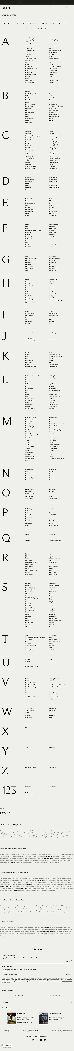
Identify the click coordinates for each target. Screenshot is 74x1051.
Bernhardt (51, 96)
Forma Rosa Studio (54, 245)
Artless (51, 78)
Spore (27, 620)
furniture (46, 927)
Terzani (51, 643)
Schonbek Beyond (54, 585)
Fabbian (27, 224)
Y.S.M (26, 747)
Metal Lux (28, 430)
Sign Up (68, 961)
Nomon (51, 471)
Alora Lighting (53, 68)
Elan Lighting (29, 211)
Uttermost (28, 661)
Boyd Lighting (29, 118)
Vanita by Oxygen (54, 678)
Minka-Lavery (53, 432)
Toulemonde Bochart (54, 641)
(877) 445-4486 (55, 995)
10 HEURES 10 (52, 786)
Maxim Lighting (29, 426)
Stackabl (27, 600)
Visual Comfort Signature (32, 687)
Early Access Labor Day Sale (36, 2)
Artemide (28, 54)
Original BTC (28, 491)
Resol (26, 558)
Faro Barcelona (29, 236)
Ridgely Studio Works (31, 570)
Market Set (28, 442)
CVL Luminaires (53, 168)
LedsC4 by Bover (30, 398)
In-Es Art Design (53, 313)
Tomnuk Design (53, 639)
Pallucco (27, 519)
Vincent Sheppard (54, 693)
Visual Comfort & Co (31, 685)
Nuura (27, 480)
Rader (50, 554)
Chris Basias (52, 139)
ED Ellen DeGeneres (54, 199)
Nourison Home (53, 478)
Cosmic (51, 164)
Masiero (51, 421)
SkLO (26, 596)
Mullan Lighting (53, 438)
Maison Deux (52, 440)
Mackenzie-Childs (30, 417)
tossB (26, 641)
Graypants (28, 262)
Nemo (27, 476)
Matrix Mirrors (29, 424)
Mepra (27, 450)
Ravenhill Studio (53, 566)
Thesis (50, 637)
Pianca (51, 513)
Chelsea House (29, 158)
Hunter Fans (52, 290)
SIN (50, 594)
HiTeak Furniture (29, 285)
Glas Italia (52, 260)
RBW (26, 556)
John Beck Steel (29, 339)
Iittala (27, 311)
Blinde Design (29, 100)
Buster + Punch (29, 106)
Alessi (50, 44)
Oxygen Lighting (30, 493)
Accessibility (5, 1030)
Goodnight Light (53, 268)
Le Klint (51, 380)
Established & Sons (54, 205)
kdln (50, 362)
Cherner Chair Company (56, 158)
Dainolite (28, 177)
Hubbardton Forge (30, 300)
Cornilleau (28, 164)
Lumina (27, 390)
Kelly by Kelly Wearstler (56, 356)
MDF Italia (28, 448)
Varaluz (27, 691)
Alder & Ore (28, 44)
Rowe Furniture (53, 562)
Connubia (28, 142)
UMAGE (51, 659)
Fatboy (27, 226)
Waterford (28, 715)
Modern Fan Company (31, 434)
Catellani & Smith (30, 156)
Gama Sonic (52, 256)
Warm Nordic (52, 708)
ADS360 (51, 64)
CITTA (27, 160)
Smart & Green (53, 618)
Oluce (50, 496)
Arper (27, 52)
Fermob (27, 241)
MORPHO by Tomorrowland (56, 458)
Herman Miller (53, 294)
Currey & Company (30, 168)
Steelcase (51, 600)
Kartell (27, 354)
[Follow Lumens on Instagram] (37, 1040)
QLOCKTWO (52, 534)
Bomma (27, 102)
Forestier (27, 245)
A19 (26, 62)
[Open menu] (69, 7)
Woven (27, 712)
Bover (50, 102)
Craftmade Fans (29, 146)
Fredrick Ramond (30, 247)
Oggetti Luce (52, 489)
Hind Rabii (28, 296)
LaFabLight (52, 376)
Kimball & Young (53, 364)
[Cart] (65, 8)
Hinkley (51, 296)
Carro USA (52, 154)
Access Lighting (29, 40)
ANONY (51, 48)
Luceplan (27, 406)
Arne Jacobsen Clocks (55, 50)
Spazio (51, 598)
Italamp (27, 323)
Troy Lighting (29, 649)
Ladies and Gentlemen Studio (33, 376)
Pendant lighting (48, 858)
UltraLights (28, 659)
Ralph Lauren (29, 566)
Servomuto (28, 591)
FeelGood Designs (30, 238)
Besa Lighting (29, 98)
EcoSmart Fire (29, 199)
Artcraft (27, 76)
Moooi (50, 436)
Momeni (51, 456)
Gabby (27, 256)
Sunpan (51, 604)
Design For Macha (54, 187)
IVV (26, 317)
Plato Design (52, 523)
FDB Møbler (52, 226)
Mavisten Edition (53, 446)
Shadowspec (52, 591)
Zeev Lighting (52, 767)
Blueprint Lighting (54, 116)
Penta (50, 511)
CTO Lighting (52, 148)
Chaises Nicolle (29, 137)
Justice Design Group (31, 341)
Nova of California (30, 473)
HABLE (27, 279)
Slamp (50, 596)
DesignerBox (28, 181)
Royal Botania (29, 574)
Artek (50, 76)
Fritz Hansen (52, 247)
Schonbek (28, 585)
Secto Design (52, 610)
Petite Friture (29, 521)
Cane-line (28, 152)
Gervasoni (28, 260)
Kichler (27, 364)
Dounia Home (52, 189)
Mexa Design (29, 452)
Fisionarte (51, 230)
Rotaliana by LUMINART (32, 562)
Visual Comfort (53, 695)
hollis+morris (52, 285)
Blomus (51, 100)
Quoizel (27, 540)
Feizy (26, 228)
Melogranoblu (53, 448)
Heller (27, 294)
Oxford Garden (53, 498)
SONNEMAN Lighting (31, 598)
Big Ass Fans (52, 98)
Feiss (50, 238)
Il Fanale (51, 311)
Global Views (29, 268)
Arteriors (51, 54)
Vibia (26, 693)
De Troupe (28, 187)
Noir (26, 471)
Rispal (50, 570)
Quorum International (55, 540)
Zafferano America (30, 767)
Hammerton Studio (54, 279)
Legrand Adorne (29, 382)
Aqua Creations (53, 72)
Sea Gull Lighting (30, 587)
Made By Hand (53, 417)
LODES (27, 402)
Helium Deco (52, 281)
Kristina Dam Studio (30, 366)
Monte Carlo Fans (30, 436)
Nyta (50, 480)
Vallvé (27, 678)
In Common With (30, 313)
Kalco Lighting (29, 360)
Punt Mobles (28, 517)
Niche (50, 476)
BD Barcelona (52, 94)
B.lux (50, 92)
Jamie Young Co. (53, 333)
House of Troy (52, 288)
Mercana (51, 450)
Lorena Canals (29, 404)
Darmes (27, 185)
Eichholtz (28, 201)
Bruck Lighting (53, 104)
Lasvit (27, 396)
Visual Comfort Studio (55, 687)
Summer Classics (30, 604)
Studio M (51, 624)
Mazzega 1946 (53, 426)
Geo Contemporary (54, 258)
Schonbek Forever (30, 608)
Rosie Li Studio (53, 572)
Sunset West (28, 626)
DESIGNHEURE (53, 181)
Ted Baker (28, 643)
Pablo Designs (29, 509)
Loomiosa (51, 386)
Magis (27, 440)
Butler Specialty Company (56, 106)
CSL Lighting (28, 148)
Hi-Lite (51, 283)
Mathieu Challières (54, 444)
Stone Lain (28, 602)
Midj (50, 452)
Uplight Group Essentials (32, 666)
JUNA (27, 335)
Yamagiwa (52, 747)
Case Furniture (53, 135)
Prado (27, 525)
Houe (26, 288)
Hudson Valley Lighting (55, 300)
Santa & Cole (52, 583)
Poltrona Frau (29, 515)
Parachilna (52, 519)
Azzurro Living (29, 60)
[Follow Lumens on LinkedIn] (45, 1040)
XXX (26, 728)
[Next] (52, 2)
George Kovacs (53, 266)
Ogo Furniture (29, 496)
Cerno (50, 156)
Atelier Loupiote (53, 80)
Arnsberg (51, 74)
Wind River (28, 717)
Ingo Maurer (28, 321)
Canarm (51, 131)
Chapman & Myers (54, 137)
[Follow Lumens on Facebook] (29, 1040)
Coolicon (27, 162)
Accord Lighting (53, 40)
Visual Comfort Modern (55, 697)
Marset (51, 442)
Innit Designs (29, 315)
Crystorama (52, 166)
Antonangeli (28, 72)
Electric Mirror (53, 211)
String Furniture (53, 602)
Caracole (51, 133)
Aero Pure (51, 42)
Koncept (51, 358)
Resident (51, 568)
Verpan (27, 680)
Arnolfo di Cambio (30, 74)
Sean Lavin (52, 587)
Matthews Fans (29, 446)
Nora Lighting (29, 478)
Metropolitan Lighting (55, 430)
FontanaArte (52, 232)
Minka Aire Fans (29, 432)
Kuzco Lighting (53, 366)
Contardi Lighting (54, 142)
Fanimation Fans (53, 224)
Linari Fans (52, 400)
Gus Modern (52, 270)
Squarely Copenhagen (55, 620)
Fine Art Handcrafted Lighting (33, 230)
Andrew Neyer (53, 70)
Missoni (27, 454)
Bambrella (28, 108)
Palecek (51, 509)
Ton (26, 647)
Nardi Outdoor (53, 469)
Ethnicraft (28, 207)
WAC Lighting (29, 708)
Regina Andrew (53, 556)
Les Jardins (52, 382)
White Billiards (29, 710)
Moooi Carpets (29, 458)
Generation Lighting (31, 258)
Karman (51, 360)
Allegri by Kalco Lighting (32, 68)
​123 (45, 28)
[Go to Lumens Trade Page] (11, 1018)
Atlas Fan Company (30, 58)
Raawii (27, 554)
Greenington (52, 262)
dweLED (27, 183)
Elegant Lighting (30, 203)
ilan (26, 319)
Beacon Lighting (53, 110)
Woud (50, 717)
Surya (50, 626)
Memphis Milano (30, 428)
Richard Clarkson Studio (55, 558)
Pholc (26, 513)
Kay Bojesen (28, 362)
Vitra (26, 699)
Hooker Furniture (53, 298)
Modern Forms (53, 434)
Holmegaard (28, 298)
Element (51, 203)
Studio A (27, 624)
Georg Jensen (29, 266)
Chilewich (28, 139)
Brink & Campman (30, 104)
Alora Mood (28, 46)
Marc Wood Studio (30, 419)
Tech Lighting (52, 635)
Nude (50, 473)
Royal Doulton (53, 574)
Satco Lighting (29, 606)
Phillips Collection (54, 521)
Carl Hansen (28, 154)
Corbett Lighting (53, 144)
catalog (59, 1017)
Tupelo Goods (52, 649)
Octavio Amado (29, 489)
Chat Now (20, 995)
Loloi (26, 386)
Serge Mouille (53, 612)
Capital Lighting (53, 152)
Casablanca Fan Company (32, 135)
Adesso (27, 64)
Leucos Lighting (29, 400)
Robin (50, 560)
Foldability (28, 232)
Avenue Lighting (29, 82)
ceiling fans (12, 862)
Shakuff (27, 614)
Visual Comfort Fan (30, 697)
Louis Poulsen (29, 388)
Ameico (51, 46)
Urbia (50, 666)
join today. (26, 1019)
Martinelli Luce (29, 421)
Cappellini (28, 133)
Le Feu (27, 380)
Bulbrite (51, 120)
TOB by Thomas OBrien (31, 645)
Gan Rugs (28, 264)
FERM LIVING (52, 228)
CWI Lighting (29, 150)
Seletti (50, 589)
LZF (26, 392)
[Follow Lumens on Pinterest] (33, 1040)
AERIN (27, 42)
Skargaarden (52, 616)
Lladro (27, 384)
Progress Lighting (53, 525)
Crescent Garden (53, 146)
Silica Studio (28, 594)
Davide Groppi (29, 179)
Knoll (26, 358)
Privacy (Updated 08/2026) (30, 1030)
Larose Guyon (52, 378)
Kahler (27, 352)
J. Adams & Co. (29, 333)
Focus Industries (53, 243)
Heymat (27, 283)
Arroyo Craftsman (54, 52)
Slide (26, 618)
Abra (50, 62)
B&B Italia (28, 92)
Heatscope (28, 281)
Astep (50, 56)
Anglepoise (28, 48)
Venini (50, 691)
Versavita (51, 680)
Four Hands (52, 234)
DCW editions (53, 179)
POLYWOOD (52, 515)
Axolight (51, 82)
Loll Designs (52, 402)
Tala (26, 635)
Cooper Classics (53, 162)
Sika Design (52, 614)
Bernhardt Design (30, 112)
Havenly (51, 292)
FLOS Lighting (40, 880)
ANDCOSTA (28, 70)
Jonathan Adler (53, 339)
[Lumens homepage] (6, 8)
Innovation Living (53, 315)
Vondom (51, 699)
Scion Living (52, 608)
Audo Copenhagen (54, 58)
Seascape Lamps (30, 610)
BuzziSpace (28, 122)
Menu (50, 428)
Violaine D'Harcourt (30, 682)
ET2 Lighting (52, 215)
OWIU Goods (29, 498)
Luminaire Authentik (54, 390)
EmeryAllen (52, 213)
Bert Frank (51, 112)
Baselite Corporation (31, 94)
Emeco (27, 213)
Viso (50, 682)
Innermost (51, 321)
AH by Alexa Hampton (55, 66)
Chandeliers (48, 856)
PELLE (27, 511)
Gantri (50, 264)
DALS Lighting (53, 177)
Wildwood (52, 710)
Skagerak (28, 616)
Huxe (26, 302)
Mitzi (50, 454)
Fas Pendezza (52, 236)
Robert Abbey (29, 560)
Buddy (27, 120)
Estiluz (27, 215)
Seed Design (28, 589)
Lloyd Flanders (53, 384)
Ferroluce (51, 241)
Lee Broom (52, 398)
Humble (27, 290)
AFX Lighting (28, 66)
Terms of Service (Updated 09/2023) (62, 1030)
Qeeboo (27, 534)
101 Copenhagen (30, 793)
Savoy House (52, 606)
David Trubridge (53, 185)
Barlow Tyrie (52, 108)
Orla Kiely (52, 491)
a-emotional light (30, 38)
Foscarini (27, 234)
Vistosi (27, 695)
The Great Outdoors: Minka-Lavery (35, 637)
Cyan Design (52, 150)
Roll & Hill (28, 572)
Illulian (51, 319)
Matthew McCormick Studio (57, 424)
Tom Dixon (52, 645)
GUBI (26, 270)
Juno (50, 335)
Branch (51, 118)
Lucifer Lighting (53, 406)
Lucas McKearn (53, 388)
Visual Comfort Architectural (57, 685)
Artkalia (27, 78)
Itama (50, 323)
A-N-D (51, 38)
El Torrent (51, 201)
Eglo (50, 209)
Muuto (27, 460)
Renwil (27, 568)
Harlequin (28, 292)
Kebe (26, 356)
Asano (27, 56)
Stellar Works (29, 622)
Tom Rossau (28, 639)
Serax (27, 612)
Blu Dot (27, 116)
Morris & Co (28, 438)
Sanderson (28, 583)
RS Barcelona (29, 564)
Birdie (27, 114)
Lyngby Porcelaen (30, 408)
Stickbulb (51, 622)
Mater (27, 444)
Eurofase (51, 207)
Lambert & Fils (53, 394)
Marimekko (52, 419)
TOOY (50, 647)
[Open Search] (60, 8)
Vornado (27, 689)
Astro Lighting (29, 80)
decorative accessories (46, 931)
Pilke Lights (28, 523)
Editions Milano (29, 209)
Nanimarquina (29, 469)
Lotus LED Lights (53, 404)
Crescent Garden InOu (31, 166)
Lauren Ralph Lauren (54, 396)
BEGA (27, 96)
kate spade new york (54, 354)
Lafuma (27, 394)
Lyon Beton (52, 408)
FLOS (26, 243)
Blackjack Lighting (54, 114)
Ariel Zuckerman (30, 50)
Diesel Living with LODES (32, 189)
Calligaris (28, 131)
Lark (26, 378)
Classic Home (52, 160)
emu (26, 205)
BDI (26, 110)
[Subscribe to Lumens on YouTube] (41, 1040)
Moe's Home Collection (31, 456)
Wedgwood (52, 715)
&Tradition (28, 786)
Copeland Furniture (30, 144)
